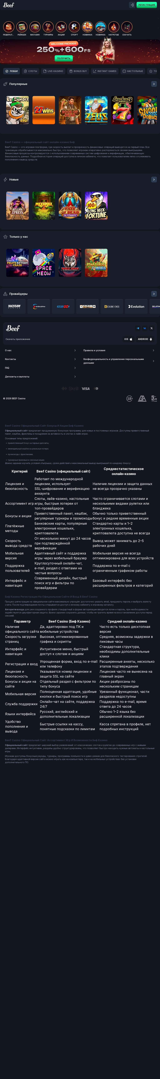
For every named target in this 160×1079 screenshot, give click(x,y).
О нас (8, 350)
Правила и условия (94, 350)
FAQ (7, 367)
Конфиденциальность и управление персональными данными (113, 361)
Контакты (10, 359)
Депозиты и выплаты (17, 376)
